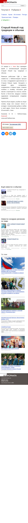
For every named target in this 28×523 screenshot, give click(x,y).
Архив (10, 14)
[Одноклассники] (7, 133)
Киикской (4, 116)
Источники (17, 14)
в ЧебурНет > (5, 20)
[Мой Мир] (14, 133)
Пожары (15, 17)
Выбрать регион (4, 380)
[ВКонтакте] (3, 133)
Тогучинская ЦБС (15, 124)
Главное (4, 14)
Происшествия (6, 17)
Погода (24, 14)
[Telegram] (10, 133)
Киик (14, 66)
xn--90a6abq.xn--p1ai (8, 43)
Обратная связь (4, 379)
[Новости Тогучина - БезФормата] (8, 2)
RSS (13, 382)
